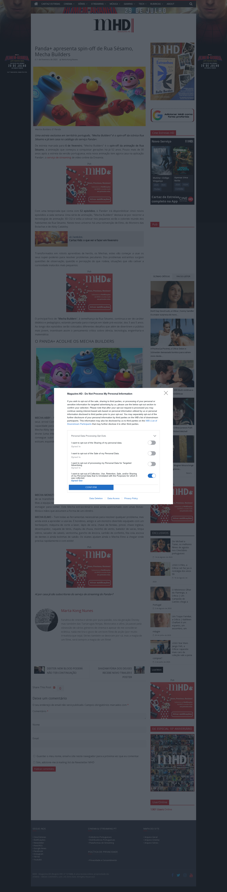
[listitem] (113, 436)
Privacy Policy (131, 498)
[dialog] (113, 446)
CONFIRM (91, 487)
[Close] (167, 394)
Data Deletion (96, 498)
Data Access (113, 498)
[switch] (152, 443)
